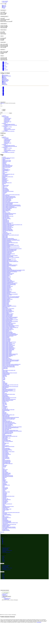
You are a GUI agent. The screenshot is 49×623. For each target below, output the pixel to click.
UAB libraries (4, 495)
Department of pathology (6, 288)
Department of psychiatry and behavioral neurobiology (10, 297)
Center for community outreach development (9, 197)
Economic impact (5, 367)
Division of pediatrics (5, 357)
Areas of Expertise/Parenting (6, 521)
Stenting (3, 468)
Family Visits (2, 33)
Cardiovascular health (5, 190)
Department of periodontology (6, 291)
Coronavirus (4, 231)
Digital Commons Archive (6, 552)
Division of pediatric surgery (6, 356)
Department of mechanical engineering (8, 273)
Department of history (5, 266)
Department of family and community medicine (9, 260)
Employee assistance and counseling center (8, 370)
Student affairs (4, 471)
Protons (3, 442)
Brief (3, 184)
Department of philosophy (6, 293)
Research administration (6, 448)
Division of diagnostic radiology (7, 320)
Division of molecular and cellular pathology (9, 333)
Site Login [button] (3, 597)
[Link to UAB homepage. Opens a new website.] (8, 581)
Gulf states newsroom (5, 385)
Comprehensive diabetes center (7, 226)
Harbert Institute (3, 52)
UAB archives (4, 489)
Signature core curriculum (6, 460)
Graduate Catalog (3, 26)
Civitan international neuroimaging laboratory (9, 213)
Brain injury (4, 183)
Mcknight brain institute (5, 410)
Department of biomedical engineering (8, 244)
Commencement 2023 (5, 221)
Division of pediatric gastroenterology (8, 347)
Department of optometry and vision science (9, 283)
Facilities (3, 379)
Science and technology (5, 458)
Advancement (4, 163)
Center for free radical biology (6, 199)
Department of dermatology (6, 254)
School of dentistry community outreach (8, 451)
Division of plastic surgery (6, 358)
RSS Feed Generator (5, 549)
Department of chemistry (6, 247)
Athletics (3, 173)
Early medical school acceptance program (8, 366)
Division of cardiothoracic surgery (7, 314)
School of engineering (5, 453)
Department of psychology (6, 298)
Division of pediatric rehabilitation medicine (9, 354)
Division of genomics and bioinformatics (8, 326)
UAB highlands (4, 493)
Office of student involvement (6, 428)
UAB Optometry (3, 59)
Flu (2, 380)
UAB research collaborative (6, 499)
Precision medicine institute (6, 440)
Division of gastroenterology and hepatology (9, 323)
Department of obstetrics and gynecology (8, 281)
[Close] (5, 3)
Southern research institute (6, 461)
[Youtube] (3, 91)
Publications (4, 123)
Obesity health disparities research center (8, 422)
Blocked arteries (4, 181)
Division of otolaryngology (6, 340)
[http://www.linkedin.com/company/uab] (2, 543)
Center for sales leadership (6, 209)
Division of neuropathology (6, 339)
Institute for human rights (6, 398)
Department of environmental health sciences (9, 258)
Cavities (3, 193)
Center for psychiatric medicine (7, 208)
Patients (2, 55)
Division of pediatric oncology (6, 352)
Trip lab (3, 486)
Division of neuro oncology (6, 338)
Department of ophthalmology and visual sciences (9, 282)
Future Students (3, 10)
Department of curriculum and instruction (8, 253)
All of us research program (6, 167)
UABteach (4, 505)
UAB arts (3, 490)
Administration (4, 162)
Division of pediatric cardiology (7, 342)
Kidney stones (4, 403)
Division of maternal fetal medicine (7, 332)
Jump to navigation (5, 1)
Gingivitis (3, 382)
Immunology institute (5, 526)
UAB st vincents (4, 500)
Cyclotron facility (5, 232)
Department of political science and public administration (10, 296)
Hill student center (5, 391)
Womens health (4, 518)
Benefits (1, 39)
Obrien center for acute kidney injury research (9, 423)
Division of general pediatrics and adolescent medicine (10, 325)
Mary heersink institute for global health (8, 409)
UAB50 (3, 504)
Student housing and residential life (7, 475)
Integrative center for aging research (7, 400)
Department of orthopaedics (6, 287)
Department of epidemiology (6, 259)
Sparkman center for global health (7, 463)
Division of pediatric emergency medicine (8, 345)
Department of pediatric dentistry (7, 289)
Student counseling (5, 472)
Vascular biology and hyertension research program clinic (11, 512)
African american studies (6, 164)
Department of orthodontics (6, 285)
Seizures (3, 459)
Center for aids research (5, 195)
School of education (5, 452)
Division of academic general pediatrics (8, 308)
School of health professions (6, 454)
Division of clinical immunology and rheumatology (10, 317)
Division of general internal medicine (7, 324)
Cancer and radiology (5, 189)
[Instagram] (3, 90)
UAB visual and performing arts (7, 503)
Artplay (3, 171)
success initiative (4, 528)
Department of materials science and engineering (9, 271)
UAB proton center (5, 498)
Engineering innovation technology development (9, 372)
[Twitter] (3, 88)
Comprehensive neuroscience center (7, 227)
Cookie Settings (6, 592)
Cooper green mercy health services (7, 230)
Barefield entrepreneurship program (7, 176)
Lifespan (3, 405)
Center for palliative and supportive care (8, 206)
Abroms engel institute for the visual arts (8, 157)
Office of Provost (3, 44)
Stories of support (5, 469)
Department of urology (5, 304)
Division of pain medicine (6, 341)
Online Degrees (3, 27)
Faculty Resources (3, 46)
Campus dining (4, 187)
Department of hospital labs (6, 267)
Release (3, 447)
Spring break (4, 466)
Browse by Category (5, 116)
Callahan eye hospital (5, 185)
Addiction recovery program (6, 160)
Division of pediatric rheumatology (7, 355)
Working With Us (5, 147)
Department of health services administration (9, 265)
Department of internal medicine (7, 269)
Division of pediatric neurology (7, 351)
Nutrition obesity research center (7, 421)
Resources (2, 32)
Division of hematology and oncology (8, 329)
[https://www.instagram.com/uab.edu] (2, 541)
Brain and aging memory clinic (7, 182)
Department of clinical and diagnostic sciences (9, 250)
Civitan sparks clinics (5, 215)
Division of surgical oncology (6, 361)
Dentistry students (5, 237)
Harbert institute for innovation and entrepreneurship (10, 386)
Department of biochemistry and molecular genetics (10, 242)
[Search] (1, 104)
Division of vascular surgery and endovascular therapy (10, 365)
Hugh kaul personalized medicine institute (8, 394)
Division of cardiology (5, 312)
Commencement (4, 219)
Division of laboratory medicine (7, 331)
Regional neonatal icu (5, 445)
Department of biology (5, 243)
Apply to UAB (3, 13)
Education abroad (5, 368)
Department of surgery (5, 302)
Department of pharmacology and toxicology (9, 292)
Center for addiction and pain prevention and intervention (11, 194)
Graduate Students (3, 23)
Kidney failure (4, 402)
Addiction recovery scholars (6, 161)
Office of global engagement (6, 425)
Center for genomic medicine (6, 200)
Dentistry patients (5, 235)
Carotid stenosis (4, 192)
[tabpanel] (24, 113)
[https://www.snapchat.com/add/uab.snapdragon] (2, 540)
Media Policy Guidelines (6, 547)
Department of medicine (6, 275)
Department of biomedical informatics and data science (10, 245)
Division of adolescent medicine (7, 310)
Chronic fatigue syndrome (6, 212)
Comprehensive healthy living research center (9, 524)
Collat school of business (6, 217)
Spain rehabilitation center (6, 462)
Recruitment (4, 443)
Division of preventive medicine (7, 359)
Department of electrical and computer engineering (10, 255)
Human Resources (3, 45)
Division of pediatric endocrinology (7, 346)
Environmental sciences (5, 374)
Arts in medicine (4, 172)
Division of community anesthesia (7, 318)
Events (1, 40)
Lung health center (5, 408)
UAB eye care (4, 492)
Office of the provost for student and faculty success (10, 430)
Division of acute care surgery (6, 309)
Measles (3, 411)
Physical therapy (4, 438)
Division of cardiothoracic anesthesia (7, 313)
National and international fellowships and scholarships (10, 417)
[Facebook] (3, 87)
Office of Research (3, 51)
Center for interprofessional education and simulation (10, 202)
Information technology (5, 396)
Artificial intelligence (5, 170)
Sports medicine (4, 465)
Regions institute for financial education (8, 446)
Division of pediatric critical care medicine (8, 343)
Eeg (2, 369)
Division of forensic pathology (6, 322)
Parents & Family (3, 29)
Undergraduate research (5, 507)
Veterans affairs (4, 513)
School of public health (5, 457)
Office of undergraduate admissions (7, 431)
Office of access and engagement (7, 424)
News (3, 558)
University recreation (5, 509)
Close (2, 135)
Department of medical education (7, 274)
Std (2, 467)
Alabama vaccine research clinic (7, 166)
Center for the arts (5, 523)
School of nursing (5, 455)
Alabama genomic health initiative (7, 165)
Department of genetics (5, 263)
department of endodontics (6, 525)
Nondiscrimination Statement (5, 590)
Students (3, 478)
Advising (2, 18)
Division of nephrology (5, 337)
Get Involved (2, 38)
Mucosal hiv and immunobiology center (8, 414)
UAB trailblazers (4, 502)
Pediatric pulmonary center (6, 437)
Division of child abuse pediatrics (7, 316)
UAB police (4, 497)
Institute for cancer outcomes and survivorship (9, 397)
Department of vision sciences (6, 305)
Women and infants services (6, 517)
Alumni (3, 168)
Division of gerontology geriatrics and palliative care (10, 327)
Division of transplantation (6, 362)
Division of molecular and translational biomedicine (10, 334)
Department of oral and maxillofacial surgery (9, 284)
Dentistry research (5, 236)
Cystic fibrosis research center (6, 233)
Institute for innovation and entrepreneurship (9, 399)
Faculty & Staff (3, 42)
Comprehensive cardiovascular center (8, 225)
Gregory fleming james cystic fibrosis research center (10, 384)
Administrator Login (7, 598)
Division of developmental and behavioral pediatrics (10, 319)
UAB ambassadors (5, 488)
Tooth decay (4, 483)
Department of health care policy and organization (9, 264)
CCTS (1, 53)
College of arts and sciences (6, 218)
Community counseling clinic (6, 223)
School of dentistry (5, 450)
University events (5, 508)
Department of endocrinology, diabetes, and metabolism (10, 257)
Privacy (4, 594)
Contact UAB (4, 593)
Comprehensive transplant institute (7, 229)
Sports (3, 464)
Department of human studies (6, 268)
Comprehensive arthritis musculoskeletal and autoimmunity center (12, 224)
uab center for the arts (5, 529)
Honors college (4, 393)
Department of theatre (5, 303)
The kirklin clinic (4, 481)
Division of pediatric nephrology (7, 350)
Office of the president (5, 429)
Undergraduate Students (4, 16)
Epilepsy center (4, 376)
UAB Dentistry (3, 58)
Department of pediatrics (6, 290)
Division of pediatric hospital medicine (8, 348)
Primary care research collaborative (7, 441)
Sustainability (4, 479)
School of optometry (5, 456)
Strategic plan (4, 470)
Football (3, 381)
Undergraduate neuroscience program (8, 506)
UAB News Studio (5, 548)
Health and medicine (5, 387)
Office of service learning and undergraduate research (10, 427)
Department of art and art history (7, 241)
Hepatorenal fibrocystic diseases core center (8, 390)
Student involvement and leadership (7, 476)
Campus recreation (5, 188)
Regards (3, 444)
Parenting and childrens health (6, 435)
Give (3, 557)
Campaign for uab (5, 186)
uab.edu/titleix (39, 622)
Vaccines (3, 510)
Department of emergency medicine (7, 256)
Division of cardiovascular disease (7, 315)
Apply (3, 556)
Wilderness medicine (5, 516)
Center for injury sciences (6, 201)
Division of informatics (5, 330)
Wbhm (3, 515)
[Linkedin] (3, 94)
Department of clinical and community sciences (9, 249)
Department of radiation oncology (7, 299)
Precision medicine (5, 439)
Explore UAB (3, 102)
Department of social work (6, 300)
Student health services (5, 474)
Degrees (3, 574)
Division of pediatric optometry (7, 353)
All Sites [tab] (4, 110)
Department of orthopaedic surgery (7, 286)
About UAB (2, 571)
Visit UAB (2, 12)
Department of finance (5, 262)
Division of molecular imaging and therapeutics (9, 335)
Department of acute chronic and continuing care (9, 239)
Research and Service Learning (5, 21)
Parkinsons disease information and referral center (9, 436)
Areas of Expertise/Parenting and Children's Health (10, 522)
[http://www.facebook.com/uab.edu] (2, 539)
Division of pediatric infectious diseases (8, 349)
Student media (4, 477)
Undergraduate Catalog (4, 19)
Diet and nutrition (5, 307)
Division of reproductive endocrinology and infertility (10, 360)
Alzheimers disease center (6, 169)
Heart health (4, 388)
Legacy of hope (4, 404)
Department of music (5, 276)
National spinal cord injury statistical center (8, 418)
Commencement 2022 (5, 220)
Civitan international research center (7, 214)
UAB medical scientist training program (8, 496)
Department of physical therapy (7, 294)
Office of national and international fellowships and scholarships (12, 426)
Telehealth (3, 480)
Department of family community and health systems (10, 261)
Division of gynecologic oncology (7, 328)
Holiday (3, 392)
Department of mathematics (6, 272)
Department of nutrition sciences (7, 280)
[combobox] (4, 113)
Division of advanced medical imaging (8, 311)
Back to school (4, 175)
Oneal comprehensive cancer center (7, 432)
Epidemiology (4, 375)
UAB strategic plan (5, 501)
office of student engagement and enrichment (9, 527)
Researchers (2, 49)
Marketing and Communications (7, 550)
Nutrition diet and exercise (6, 420)
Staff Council (2, 47)
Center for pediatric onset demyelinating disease (9, 207)
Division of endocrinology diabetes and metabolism (10, 321)
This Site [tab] (4, 109)
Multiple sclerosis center (6, 415)
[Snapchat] (3, 93)
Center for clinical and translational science (8, 196)
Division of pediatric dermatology (7, 344)
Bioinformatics (4, 179)
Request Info (2, 14)
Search (1, 112)
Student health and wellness (6, 473)
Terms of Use (4, 595)
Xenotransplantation (5, 520)
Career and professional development (7, 191)
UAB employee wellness (6, 491)
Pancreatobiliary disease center (7, 433)
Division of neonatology (6, 336)
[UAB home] (24, 101)
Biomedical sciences (5, 180)
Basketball (3, 177)
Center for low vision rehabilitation (7, 203)
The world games (5, 482)
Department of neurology (6, 278)
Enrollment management (6, 373)
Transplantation (4, 484)
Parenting (3, 434)
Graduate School (3, 25)
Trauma (3, 485)
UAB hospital (4, 494)
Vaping (3, 511)
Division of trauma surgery (6, 363)
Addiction (3, 159)
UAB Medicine (3, 57)
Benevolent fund (4, 178)
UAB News (2, 103)
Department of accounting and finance (8, 238)
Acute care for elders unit (6, 158)
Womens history (4, 519)
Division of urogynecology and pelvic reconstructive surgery (11, 364)
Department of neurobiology (6, 277)
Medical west (4, 412)
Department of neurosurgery (6, 279)
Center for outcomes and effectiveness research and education (11, 205)
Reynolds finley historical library (7, 449)
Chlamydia (4, 211)
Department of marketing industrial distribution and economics (11, 270)
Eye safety (3, 378)
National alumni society (5, 416)
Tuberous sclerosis (5, 487)
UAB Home (4, 551)
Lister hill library (4, 406)
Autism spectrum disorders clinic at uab (8, 174)
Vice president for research (6, 514)
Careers (3, 560)
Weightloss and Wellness (6, 530)
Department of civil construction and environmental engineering (12, 248)
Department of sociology (6, 301)
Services (1, 31)
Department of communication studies (8, 251)
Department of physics (5, 295)
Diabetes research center (6, 306)
